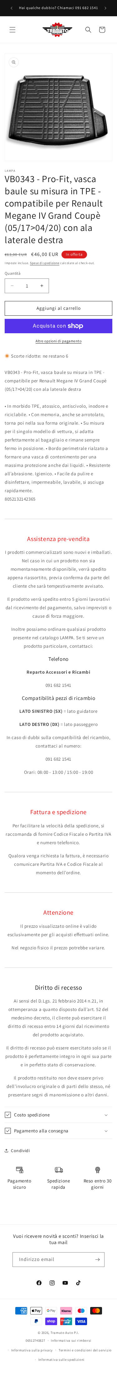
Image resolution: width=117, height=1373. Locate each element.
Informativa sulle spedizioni (61, 1359)
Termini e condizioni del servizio (85, 1350)
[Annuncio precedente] (11, 8)
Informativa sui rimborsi (71, 1340)
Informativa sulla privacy (32, 1350)
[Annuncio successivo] (105, 8)
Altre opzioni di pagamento (58, 341)
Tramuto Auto (62, 1332)
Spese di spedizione (44, 263)
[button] (12, 30)
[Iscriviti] (97, 1259)
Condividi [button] (20, 1150)
